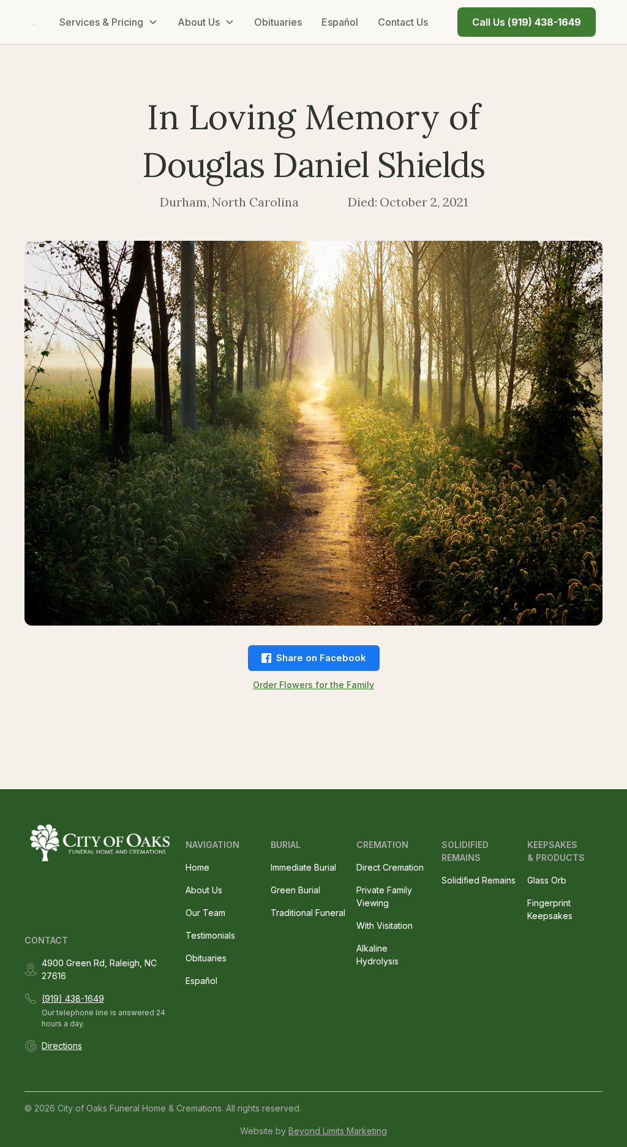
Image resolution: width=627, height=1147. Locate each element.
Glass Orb (546, 880)
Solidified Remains (478, 880)
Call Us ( (526, 22)
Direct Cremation (390, 867)
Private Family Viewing (384, 896)
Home (197, 867)
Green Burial (295, 890)
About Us (204, 890)
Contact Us (403, 22)
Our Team (205, 912)
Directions (62, 1045)
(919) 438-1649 (73, 998)
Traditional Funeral (308, 912)
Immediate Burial (303, 867)
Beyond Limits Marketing (337, 1131)
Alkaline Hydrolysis (377, 954)
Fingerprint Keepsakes (550, 909)
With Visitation (384, 925)
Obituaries (278, 22)
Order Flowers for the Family (313, 684)
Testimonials (210, 935)
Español (339, 22)
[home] (33, 22)
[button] (109, 22)
